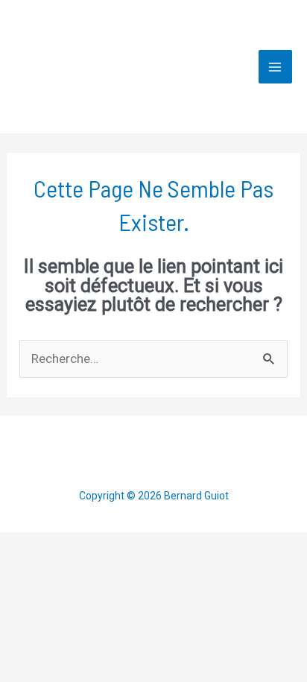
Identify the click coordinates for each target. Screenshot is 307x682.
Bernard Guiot (184, 66)
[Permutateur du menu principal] (276, 67)
